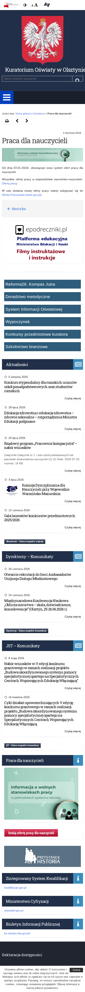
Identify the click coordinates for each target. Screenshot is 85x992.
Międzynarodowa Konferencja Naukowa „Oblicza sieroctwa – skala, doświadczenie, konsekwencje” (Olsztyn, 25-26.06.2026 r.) (37, 604)
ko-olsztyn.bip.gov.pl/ (17, 933)
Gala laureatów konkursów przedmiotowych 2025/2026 (39, 517)
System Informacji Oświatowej (34, 309)
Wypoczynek (18, 321)
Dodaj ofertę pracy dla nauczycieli (31, 832)
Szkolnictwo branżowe (27, 346)
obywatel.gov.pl (13, 910)
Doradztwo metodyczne (28, 296)
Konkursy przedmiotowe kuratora (37, 334)
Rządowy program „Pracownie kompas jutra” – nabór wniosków (40, 445)
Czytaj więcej (73, 398)
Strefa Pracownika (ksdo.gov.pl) (22, 194)
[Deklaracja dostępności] (46, 5)
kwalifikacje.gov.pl (15, 887)
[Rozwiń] (6, 97)
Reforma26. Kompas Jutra (30, 284)
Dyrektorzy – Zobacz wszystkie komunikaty (26, 630)
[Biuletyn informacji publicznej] (11, 5)
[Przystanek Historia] (42, 864)
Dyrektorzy (39, 113)
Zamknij (76, 970)
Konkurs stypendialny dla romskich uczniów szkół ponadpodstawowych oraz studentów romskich (40, 386)
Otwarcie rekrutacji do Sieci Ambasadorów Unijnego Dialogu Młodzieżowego (37, 576)
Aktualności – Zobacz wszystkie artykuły (24, 541)
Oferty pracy (9, 183)
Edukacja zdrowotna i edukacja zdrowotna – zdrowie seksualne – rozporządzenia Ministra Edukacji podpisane (40, 417)
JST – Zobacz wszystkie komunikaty (22, 745)
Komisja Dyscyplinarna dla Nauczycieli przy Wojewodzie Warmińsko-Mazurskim (45, 489)
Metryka (18, 209)
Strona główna (23, 113)
